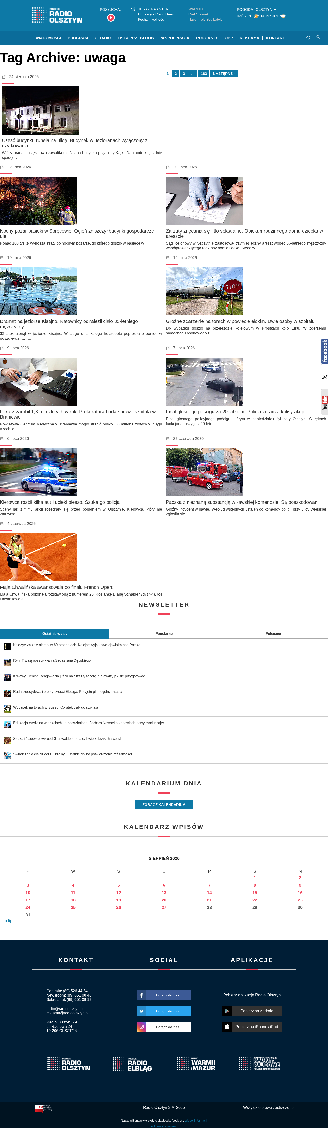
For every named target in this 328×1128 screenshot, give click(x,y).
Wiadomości (48, 38)
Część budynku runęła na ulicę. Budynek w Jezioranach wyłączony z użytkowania (74, 143)
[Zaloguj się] (318, 38)
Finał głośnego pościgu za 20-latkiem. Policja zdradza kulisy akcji (235, 411)
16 (300, 892)
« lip (8, 921)
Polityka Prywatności (164, 1126)
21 (209, 900)
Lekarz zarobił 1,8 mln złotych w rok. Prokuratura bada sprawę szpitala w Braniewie (78, 414)
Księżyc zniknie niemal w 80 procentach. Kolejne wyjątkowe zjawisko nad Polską (76, 645)
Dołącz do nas (167, 995)
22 (254, 900)
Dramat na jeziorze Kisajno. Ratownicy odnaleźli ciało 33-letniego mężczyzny (69, 324)
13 (164, 892)
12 (118, 892)
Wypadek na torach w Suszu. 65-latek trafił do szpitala (55, 707)
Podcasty (207, 38)
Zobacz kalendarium (164, 805)
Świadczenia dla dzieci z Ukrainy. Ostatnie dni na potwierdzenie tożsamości (72, 754)
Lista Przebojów (136, 38)
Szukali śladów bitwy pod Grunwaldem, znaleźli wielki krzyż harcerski (67, 738)
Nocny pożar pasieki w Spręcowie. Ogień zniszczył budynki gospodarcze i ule (78, 233)
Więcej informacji (196, 1120)
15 (254, 892)
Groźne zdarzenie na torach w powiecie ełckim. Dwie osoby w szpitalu (240, 321)
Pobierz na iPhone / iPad (257, 1027)
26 (118, 907)
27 (164, 907)
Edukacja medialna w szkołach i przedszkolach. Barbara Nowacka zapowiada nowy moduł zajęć (89, 723)
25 (73, 907)
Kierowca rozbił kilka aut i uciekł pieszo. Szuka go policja (60, 502)
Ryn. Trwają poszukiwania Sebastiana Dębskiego (52, 660)
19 (118, 900)
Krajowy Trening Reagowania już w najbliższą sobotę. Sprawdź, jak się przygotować (79, 676)
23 (300, 900)
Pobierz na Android (257, 1011)
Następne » (224, 74)
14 (209, 892)
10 (27, 892)
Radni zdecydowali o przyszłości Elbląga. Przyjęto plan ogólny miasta (67, 692)
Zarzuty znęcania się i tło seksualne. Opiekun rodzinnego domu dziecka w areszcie (244, 233)
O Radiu (103, 38)
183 (204, 74)
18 (73, 900)
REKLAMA (249, 38)
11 (73, 892)
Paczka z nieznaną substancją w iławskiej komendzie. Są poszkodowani (242, 502)
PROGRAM (78, 38)
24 (27, 907)
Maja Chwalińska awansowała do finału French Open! (57, 587)
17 (27, 900)
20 (164, 900)
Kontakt (275, 38)
